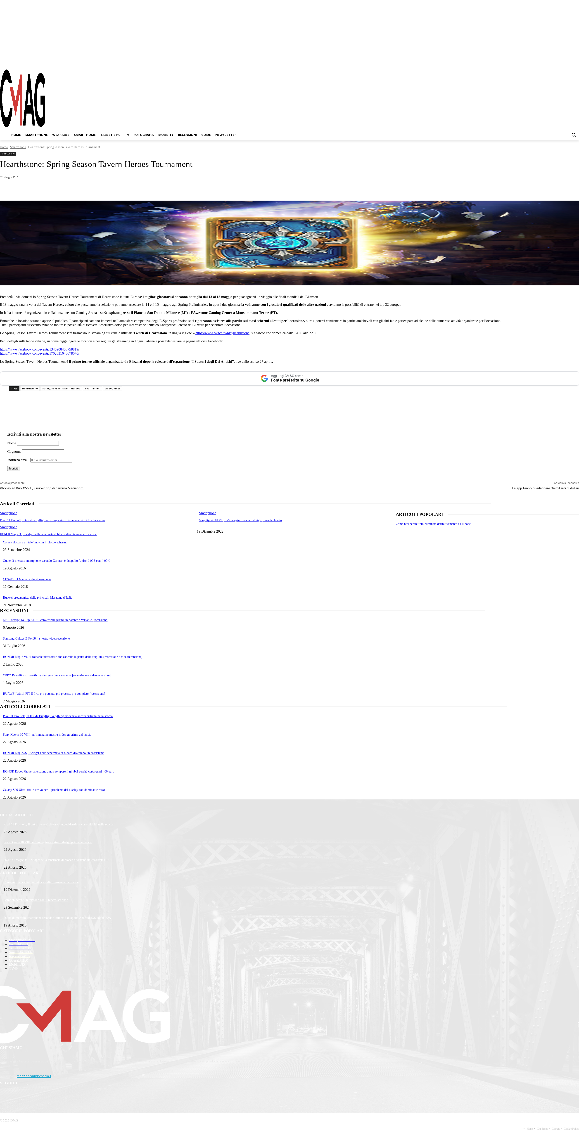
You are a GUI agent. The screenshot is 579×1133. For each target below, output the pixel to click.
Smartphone (18, 147)
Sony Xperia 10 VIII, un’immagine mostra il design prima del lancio (240, 520)
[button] (573, 134)
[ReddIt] (95, 189)
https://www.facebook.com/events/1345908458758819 (39, 349)
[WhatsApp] (46, 189)
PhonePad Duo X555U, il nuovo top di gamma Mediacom (41, 488)
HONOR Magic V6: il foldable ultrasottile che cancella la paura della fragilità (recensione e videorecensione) (72, 657)
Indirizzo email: (18, 460)
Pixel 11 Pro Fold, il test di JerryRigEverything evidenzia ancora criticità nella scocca (52, 520)
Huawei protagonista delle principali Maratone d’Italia (37, 597)
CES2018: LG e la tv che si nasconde (27, 579)
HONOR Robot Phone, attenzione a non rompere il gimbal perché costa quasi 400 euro (58, 771)
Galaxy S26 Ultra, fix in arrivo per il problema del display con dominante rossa (54, 790)
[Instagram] (559, 60)
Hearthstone (30, 388)
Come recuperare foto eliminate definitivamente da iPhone (433, 524)
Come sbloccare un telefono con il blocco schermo (35, 542)
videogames (113, 388)
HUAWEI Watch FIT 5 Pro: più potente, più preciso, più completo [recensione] (54, 693)
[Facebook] (551, 60)
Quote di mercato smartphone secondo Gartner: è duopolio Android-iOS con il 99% (56, 560)
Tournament (92, 388)
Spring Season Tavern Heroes (61, 388)
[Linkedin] (78, 189)
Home (4, 147)
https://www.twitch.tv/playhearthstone (222, 333)
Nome (11, 443)
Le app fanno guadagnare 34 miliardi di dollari (545, 488)
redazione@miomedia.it (34, 1076)
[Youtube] (575, 60)
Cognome (14, 451)
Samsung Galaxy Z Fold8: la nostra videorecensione (36, 638)
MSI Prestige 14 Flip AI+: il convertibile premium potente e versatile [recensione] (55, 620)
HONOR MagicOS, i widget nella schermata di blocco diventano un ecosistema (48, 534)
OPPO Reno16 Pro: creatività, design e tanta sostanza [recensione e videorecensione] (57, 675)
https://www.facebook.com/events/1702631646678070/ (39, 353)
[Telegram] (567, 60)
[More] (127, 189)
